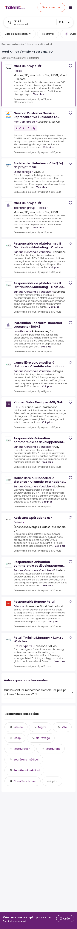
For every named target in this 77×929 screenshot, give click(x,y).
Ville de (18, 727)
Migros (42, 727)
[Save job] (70, 65)
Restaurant (53, 749)
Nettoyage (43, 738)
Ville (64, 727)
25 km (62, 22)
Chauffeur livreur (25, 781)
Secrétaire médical (26, 759)
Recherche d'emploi (12, 44)
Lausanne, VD (35, 44)
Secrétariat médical (27, 770)
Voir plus (38, 94)
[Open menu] (70, 7)
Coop (17, 738)
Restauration (22, 749)
